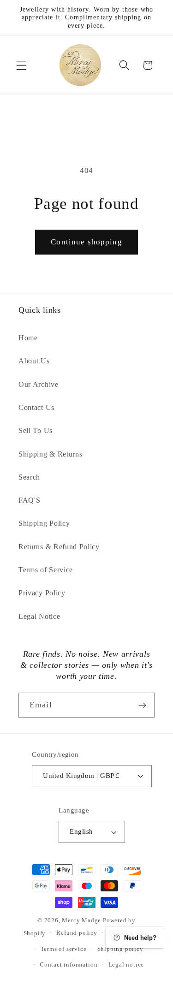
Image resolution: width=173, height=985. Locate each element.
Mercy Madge (82, 920)
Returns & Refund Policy (59, 547)
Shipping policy (120, 949)
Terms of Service (45, 570)
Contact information (68, 964)
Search (29, 477)
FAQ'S (29, 500)
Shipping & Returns (50, 454)
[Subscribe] (142, 705)
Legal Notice (39, 616)
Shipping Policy (44, 523)
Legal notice (126, 964)
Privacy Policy (42, 593)
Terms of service (64, 949)
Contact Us (36, 407)
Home (28, 338)
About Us (34, 361)
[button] (21, 65)
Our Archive (38, 384)
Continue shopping (86, 241)
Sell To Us (35, 430)
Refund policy (76, 933)
